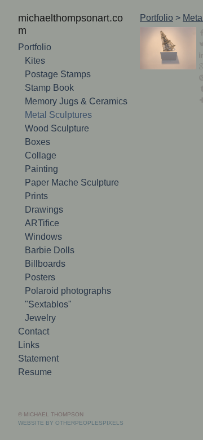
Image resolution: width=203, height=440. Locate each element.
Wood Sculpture (57, 128)
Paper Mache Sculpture (72, 182)
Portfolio (34, 47)
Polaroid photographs (68, 291)
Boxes (37, 142)
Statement (38, 358)
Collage (40, 155)
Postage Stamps (58, 74)
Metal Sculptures (58, 115)
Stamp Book (49, 88)
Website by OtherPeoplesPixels (70, 423)
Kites (35, 60)
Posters (40, 277)
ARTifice (42, 223)
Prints (36, 196)
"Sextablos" (48, 304)
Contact (33, 331)
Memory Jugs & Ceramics (76, 101)
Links (28, 345)
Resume (35, 372)
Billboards (45, 264)
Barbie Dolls (49, 250)
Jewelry (40, 318)
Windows (43, 236)
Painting (41, 169)
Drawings (44, 209)
